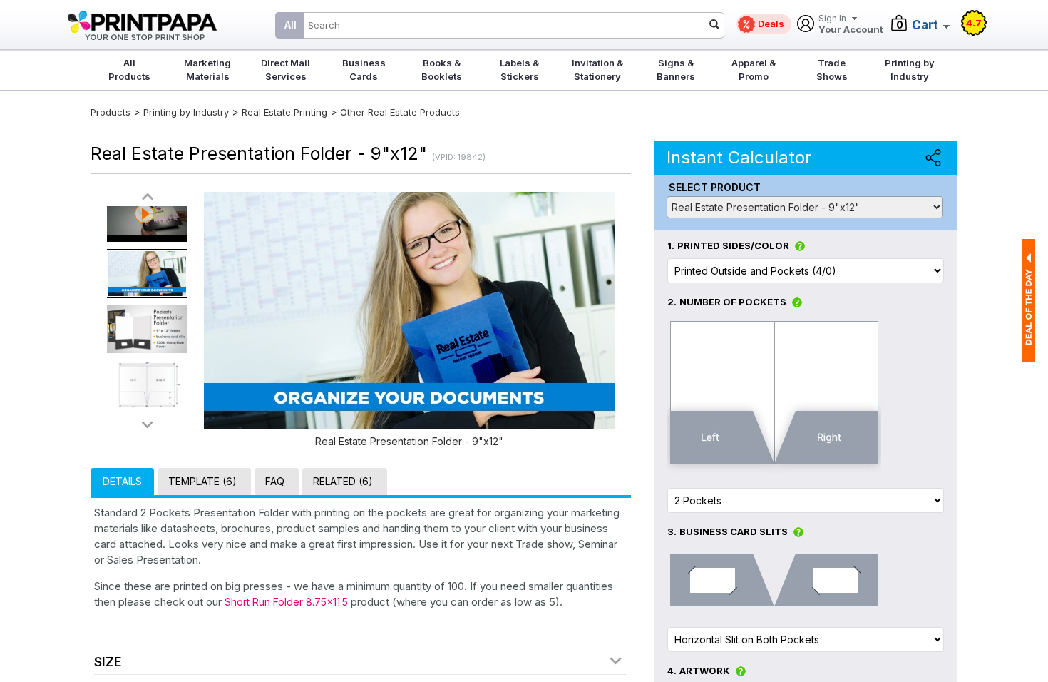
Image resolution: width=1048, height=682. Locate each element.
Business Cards (364, 69)
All (290, 25)
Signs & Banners (676, 69)
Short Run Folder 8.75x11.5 (286, 602)
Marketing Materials (207, 69)
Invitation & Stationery (597, 69)
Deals (771, 23)
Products (110, 112)
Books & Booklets (441, 69)
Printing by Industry (910, 69)
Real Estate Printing (284, 112)
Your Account (850, 24)
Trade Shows (832, 69)
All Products (129, 69)
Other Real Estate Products (400, 112)
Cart (925, 25)
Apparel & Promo (753, 69)
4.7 (974, 23)
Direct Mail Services (285, 69)
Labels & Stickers (519, 69)
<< (147, 197)
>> (147, 424)
